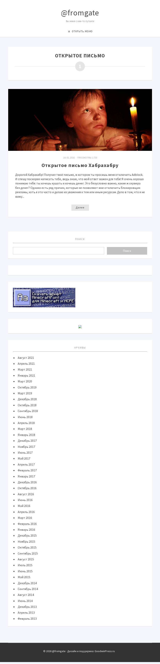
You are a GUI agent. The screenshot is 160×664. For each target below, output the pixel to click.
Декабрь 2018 (27, 399)
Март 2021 (25, 369)
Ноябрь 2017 (26, 447)
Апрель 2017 (26, 464)
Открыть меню (82, 31)
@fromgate (80, 13)
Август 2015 (26, 559)
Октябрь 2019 (27, 387)
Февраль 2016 (27, 524)
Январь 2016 (26, 530)
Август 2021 (26, 358)
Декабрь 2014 (27, 583)
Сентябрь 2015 (28, 553)
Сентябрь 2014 (28, 589)
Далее (80, 207)
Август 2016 (26, 494)
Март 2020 (25, 381)
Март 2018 (25, 429)
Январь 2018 (26, 435)
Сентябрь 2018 (28, 411)
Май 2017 (24, 458)
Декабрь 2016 (27, 482)
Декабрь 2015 (27, 535)
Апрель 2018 (26, 423)
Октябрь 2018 (27, 405)
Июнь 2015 (25, 571)
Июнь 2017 (25, 452)
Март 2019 (25, 393)
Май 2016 (24, 506)
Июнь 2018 (25, 417)
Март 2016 (25, 518)
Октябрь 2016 (27, 488)
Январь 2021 (26, 375)
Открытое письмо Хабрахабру (80, 165)
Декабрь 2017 (27, 441)
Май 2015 (24, 577)
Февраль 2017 (27, 470)
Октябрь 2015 (27, 547)
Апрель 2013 (26, 612)
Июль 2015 (25, 565)
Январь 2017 (26, 476)
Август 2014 (26, 595)
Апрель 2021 (26, 363)
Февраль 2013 (27, 618)
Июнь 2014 (25, 601)
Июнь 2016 (25, 500)
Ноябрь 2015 (26, 541)
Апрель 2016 (26, 512)
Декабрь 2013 (27, 607)
